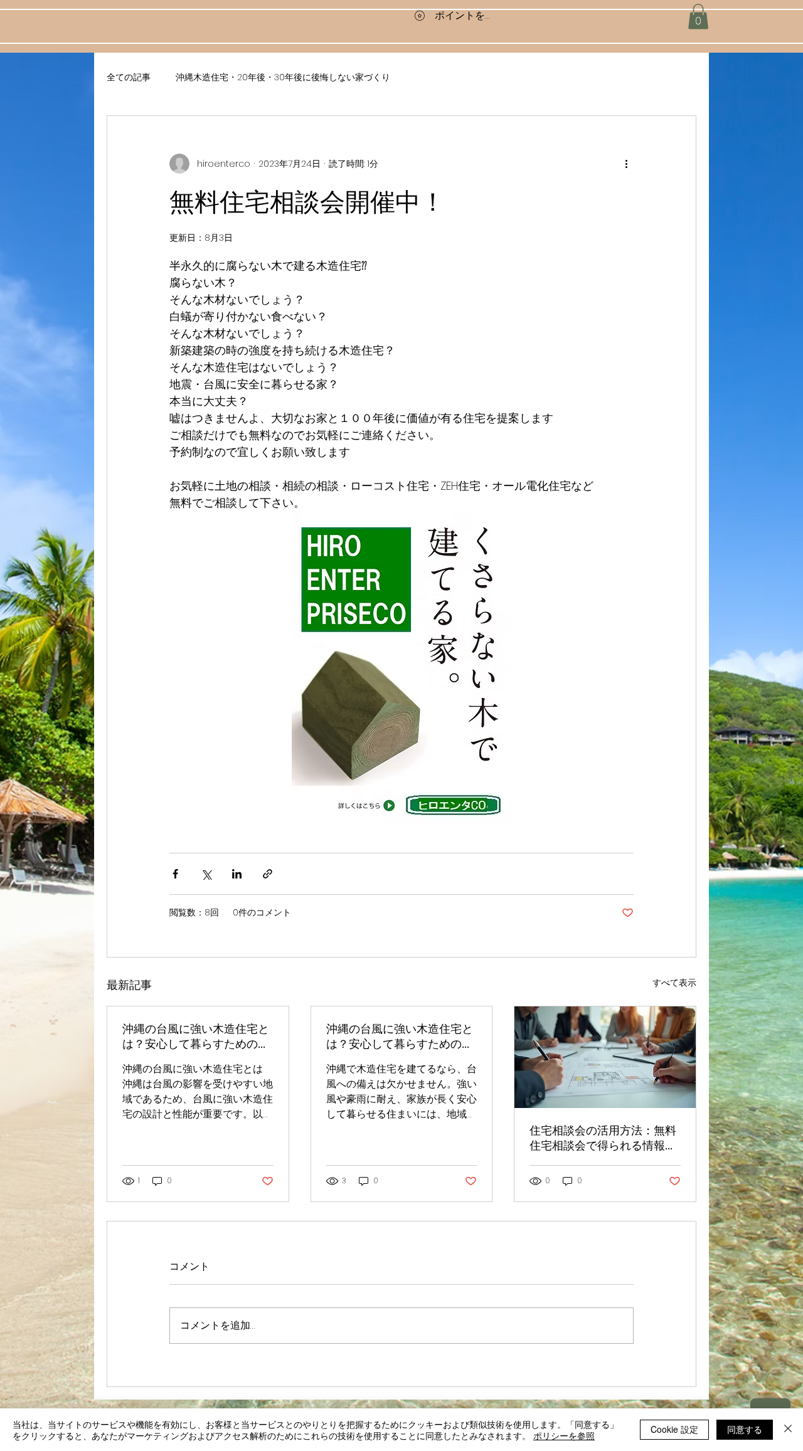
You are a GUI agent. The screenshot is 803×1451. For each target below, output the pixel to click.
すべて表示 (674, 982)
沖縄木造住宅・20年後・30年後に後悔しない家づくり (283, 77)
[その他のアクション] (626, 163)
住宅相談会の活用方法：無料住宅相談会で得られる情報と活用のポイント (602, 1138)
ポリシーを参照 (564, 1435)
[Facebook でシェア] (175, 874)
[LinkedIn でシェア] (237, 874)
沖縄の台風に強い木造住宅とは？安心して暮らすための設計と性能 (195, 1036)
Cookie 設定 (674, 1429)
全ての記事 (129, 77)
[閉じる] (787, 1429)
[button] (698, 16)
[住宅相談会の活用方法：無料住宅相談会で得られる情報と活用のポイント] (605, 1057)
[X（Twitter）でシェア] (206, 874)
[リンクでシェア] (268, 874)
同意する (744, 1429)
